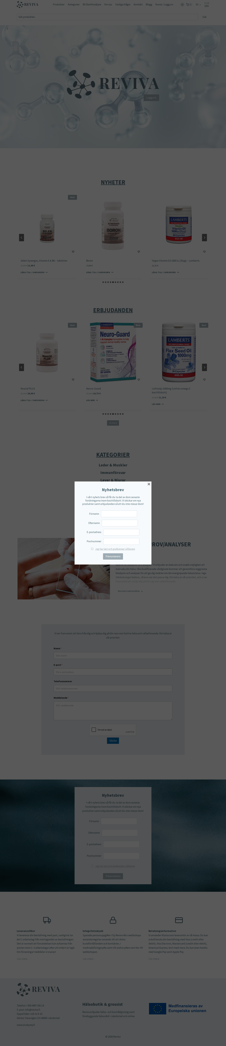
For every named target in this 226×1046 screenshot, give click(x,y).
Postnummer (94, 541)
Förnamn (94, 513)
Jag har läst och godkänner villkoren (115, 549)
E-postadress (94, 532)
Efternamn (94, 523)
